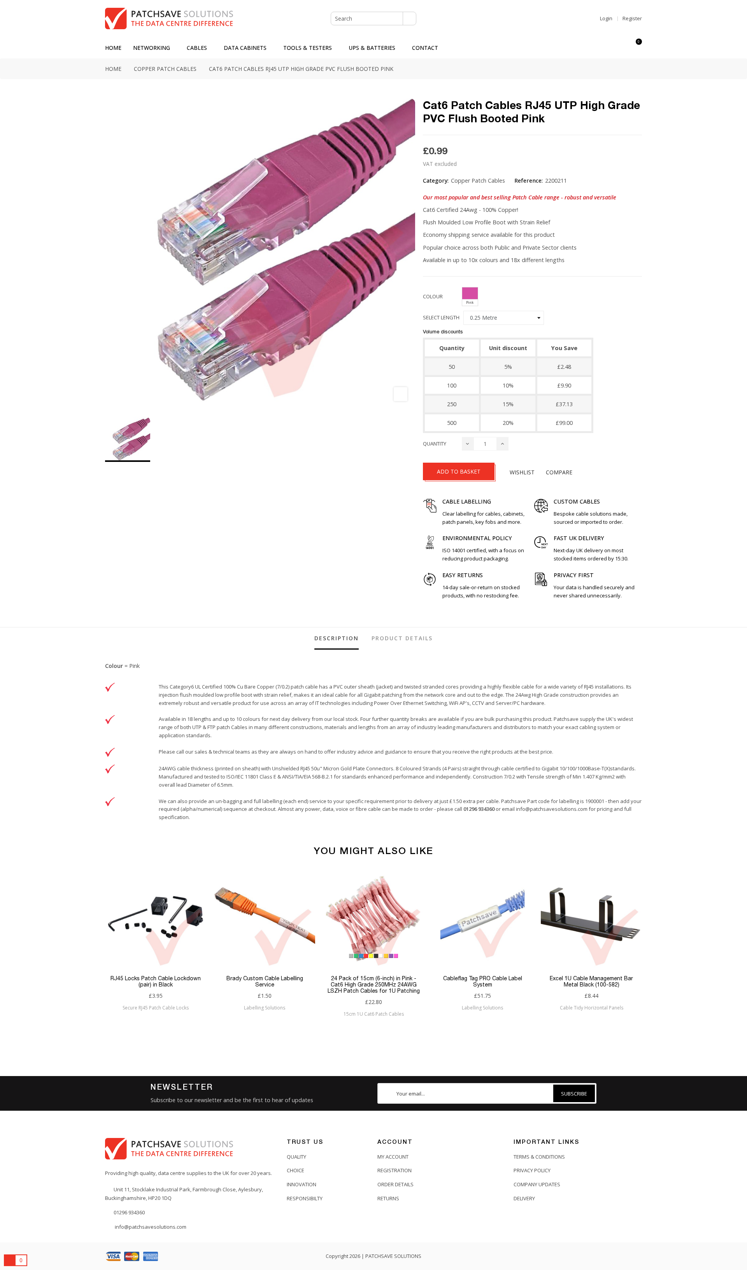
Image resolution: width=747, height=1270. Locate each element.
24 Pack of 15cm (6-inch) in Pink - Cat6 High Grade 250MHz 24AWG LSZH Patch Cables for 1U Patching (374, 984)
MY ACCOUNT (393, 1156)
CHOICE (295, 1170)
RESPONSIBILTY (305, 1198)
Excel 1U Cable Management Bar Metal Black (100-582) (591, 981)
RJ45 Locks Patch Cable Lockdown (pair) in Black (155, 981)
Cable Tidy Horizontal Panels (591, 1007)
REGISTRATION (394, 1170)
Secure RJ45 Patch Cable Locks (156, 1007)
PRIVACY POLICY (532, 1170)
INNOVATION (301, 1184)
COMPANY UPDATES (537, 1184)
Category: (436, 180)
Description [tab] (336, 638)
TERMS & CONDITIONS (539, 1156)
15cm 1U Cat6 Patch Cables (374, 1014)
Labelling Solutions (264, 1007)
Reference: (528, 180)
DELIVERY (524, 1198)
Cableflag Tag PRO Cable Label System (482, 981)
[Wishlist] (608, 48)
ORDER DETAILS (395, 1184)
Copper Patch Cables (478, 180)
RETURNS (388, 1198)
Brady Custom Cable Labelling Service (264, 981)
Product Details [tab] (402, 638)
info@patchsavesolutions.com (551, 808)
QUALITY (296, 1156)
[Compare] (622, 48)
